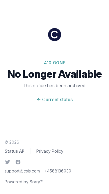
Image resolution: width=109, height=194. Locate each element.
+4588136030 (57, 170)
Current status (55, 99)
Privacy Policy (49, 151)
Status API (15, 151)
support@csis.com (22, 170)
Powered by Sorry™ (24, 181)
